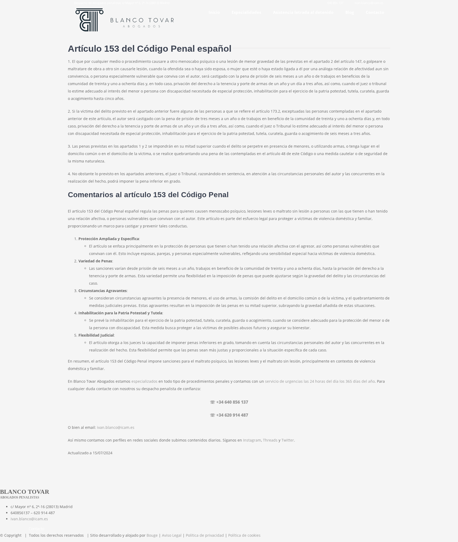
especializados (144, 381)
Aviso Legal (172, 535)
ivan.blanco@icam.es (369, 3)
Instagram (252, 440)
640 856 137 (335, 3)
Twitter (287, 440)
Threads (270, 440)
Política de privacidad (205, 535)
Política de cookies (244, 535)
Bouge (152, 535)
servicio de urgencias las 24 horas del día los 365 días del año (320, 381)
